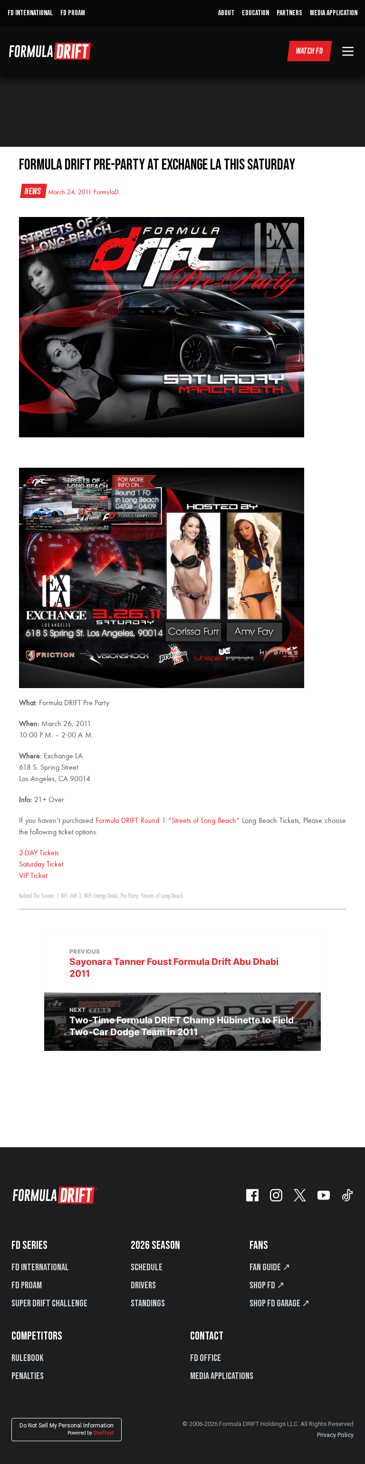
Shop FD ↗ (267, 1285)
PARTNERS (289, 13)
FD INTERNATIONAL (30, 13)
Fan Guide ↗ (270, 1267)
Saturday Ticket (41, 865)
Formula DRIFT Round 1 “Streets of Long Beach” (168, 821)
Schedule (147, 1267)
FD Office (205, 1358)
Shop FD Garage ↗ (280, 1303)
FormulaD (106, 192)
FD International (40, 1267)
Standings (148, 1303)
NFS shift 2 (71, 896)
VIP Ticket (33, 876)
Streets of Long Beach (162, 896)
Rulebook (27, 1358)
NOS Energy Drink (101, 896)
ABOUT (226, 13)
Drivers (143, 1285)
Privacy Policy (335, 1434)
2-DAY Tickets (39, 853)
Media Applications (221, 1376)
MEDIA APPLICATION (333, 13)
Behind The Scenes (37, 896)
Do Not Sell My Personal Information (66, 1429)
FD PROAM (72, 13)
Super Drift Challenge (49, 1303)
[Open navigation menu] (347, 51)
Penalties (27, 1376)
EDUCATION (255, 13)
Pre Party (129, 896)
